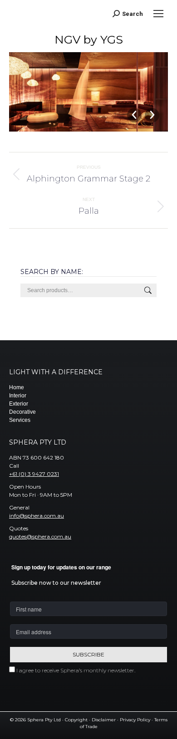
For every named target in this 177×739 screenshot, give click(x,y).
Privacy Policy (135, 720)
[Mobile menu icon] (158, 13)
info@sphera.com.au (36, 515)
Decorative (22, 412)
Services (19, 420)
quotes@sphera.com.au (40, 536)
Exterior (18, 404)
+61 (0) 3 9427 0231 (34, 473)
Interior (17, 395)
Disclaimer (104, 720)
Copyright (76, 720)
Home (16, 387)
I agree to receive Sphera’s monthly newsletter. (75, 670)
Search (147, 290)
